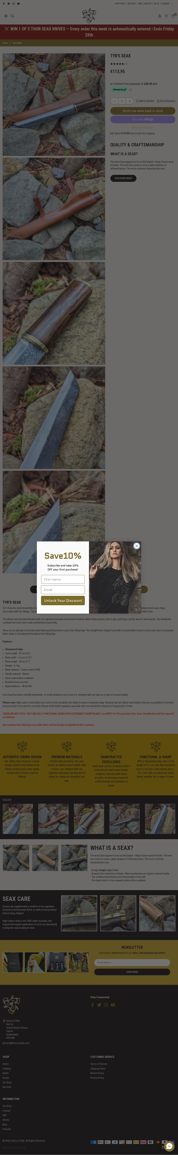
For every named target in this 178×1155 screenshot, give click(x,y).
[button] (169, 1146)
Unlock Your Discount (63, 600)
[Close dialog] (137, 546)
